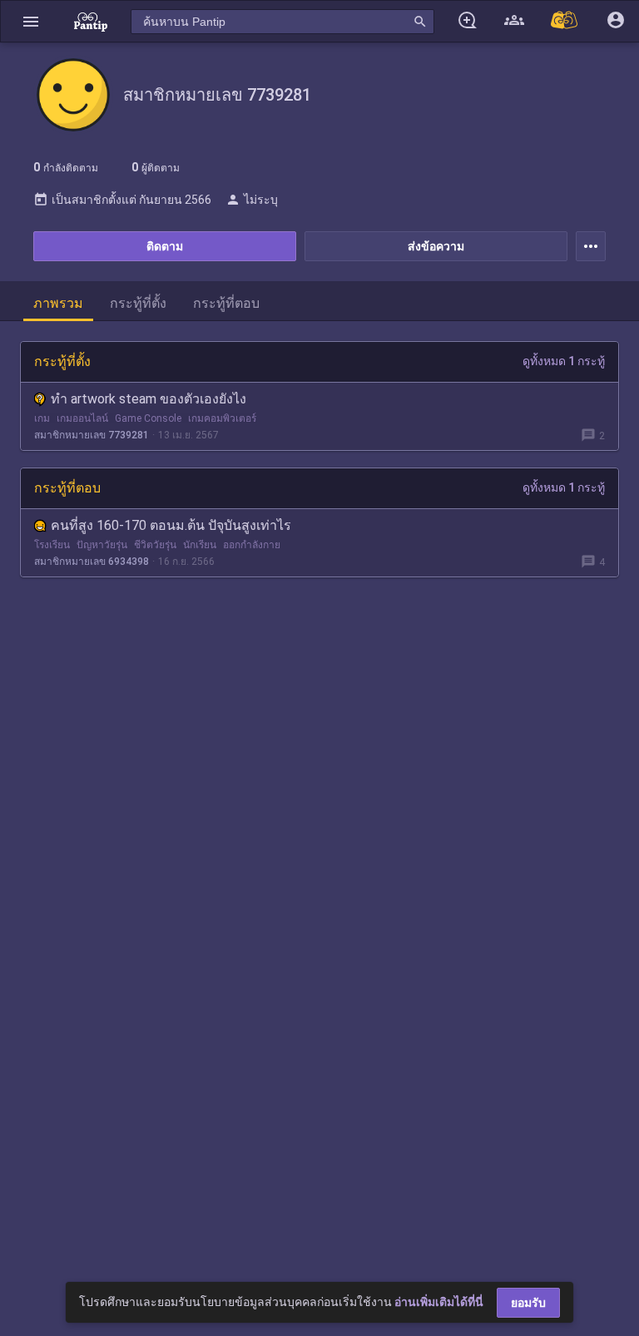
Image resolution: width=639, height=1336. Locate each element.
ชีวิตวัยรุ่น (155, 545)
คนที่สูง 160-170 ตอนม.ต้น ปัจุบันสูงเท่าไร (171, 525)
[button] (31, 21)
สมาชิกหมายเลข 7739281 (91, 435)
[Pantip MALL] (564, 21)
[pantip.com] (91, 21)
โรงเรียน (52, 545)
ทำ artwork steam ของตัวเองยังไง (148, 399)
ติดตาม (164, 246)
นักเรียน (199, 545)
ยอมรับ (528, 1302)
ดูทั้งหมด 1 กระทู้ (564, 361)
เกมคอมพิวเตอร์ (222, 418)
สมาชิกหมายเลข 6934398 (91, 561)
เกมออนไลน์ (82, 418)
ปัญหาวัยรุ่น (102, 545)
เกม (42, 418)
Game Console (148, 418)
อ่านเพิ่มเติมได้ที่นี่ (438, 1302)
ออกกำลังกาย (251, 545)
